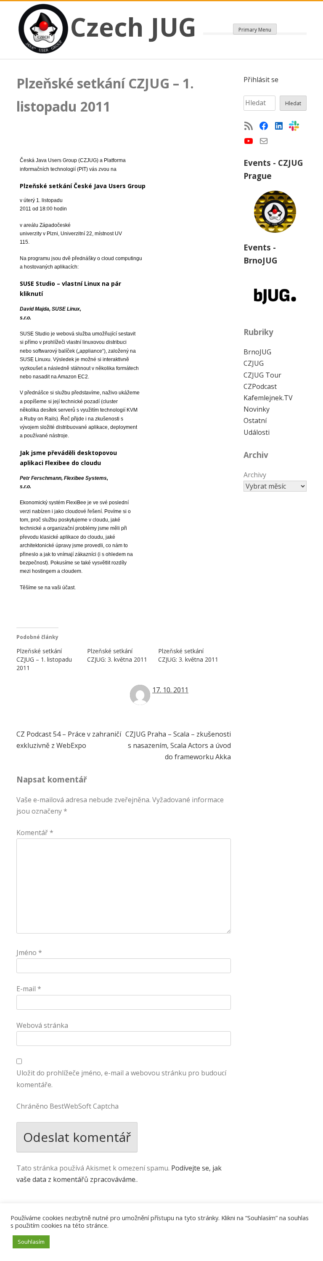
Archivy (255, 474)
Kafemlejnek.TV (268, 397)
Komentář (34, 832)
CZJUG (254, 363)
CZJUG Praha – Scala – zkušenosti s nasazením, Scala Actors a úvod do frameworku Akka (178, 745)
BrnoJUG (257, 351)
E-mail (28, 988)
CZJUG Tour (262, 375)
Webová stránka (42, 1025)
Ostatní (255, 420)
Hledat (293, 103)
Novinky (257, 409)
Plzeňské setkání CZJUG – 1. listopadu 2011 (44, 659)
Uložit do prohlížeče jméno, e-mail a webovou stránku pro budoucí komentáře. (121, 1078)
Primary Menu (254, 29)
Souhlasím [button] (31, 1241)
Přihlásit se (261, 79)
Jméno (29, 952)
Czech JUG (133, 27)
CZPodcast (260, 386)
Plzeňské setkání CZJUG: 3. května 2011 (117, 655)
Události (257, 432)
